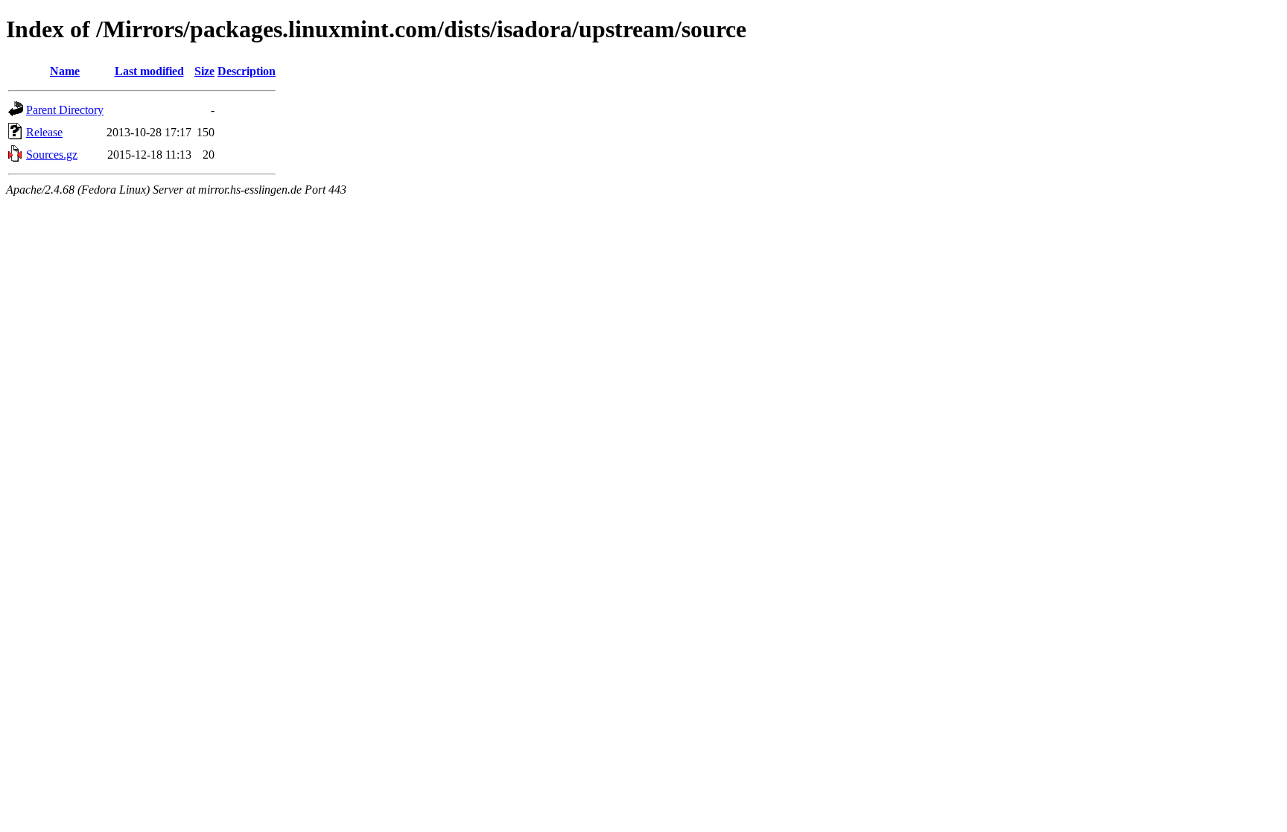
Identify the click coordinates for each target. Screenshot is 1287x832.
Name (65, 71)
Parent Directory (65, 110)
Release (44, 132)
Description (246, 71)
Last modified (149, 71)
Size (204, 71)
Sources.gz (51, 154)
